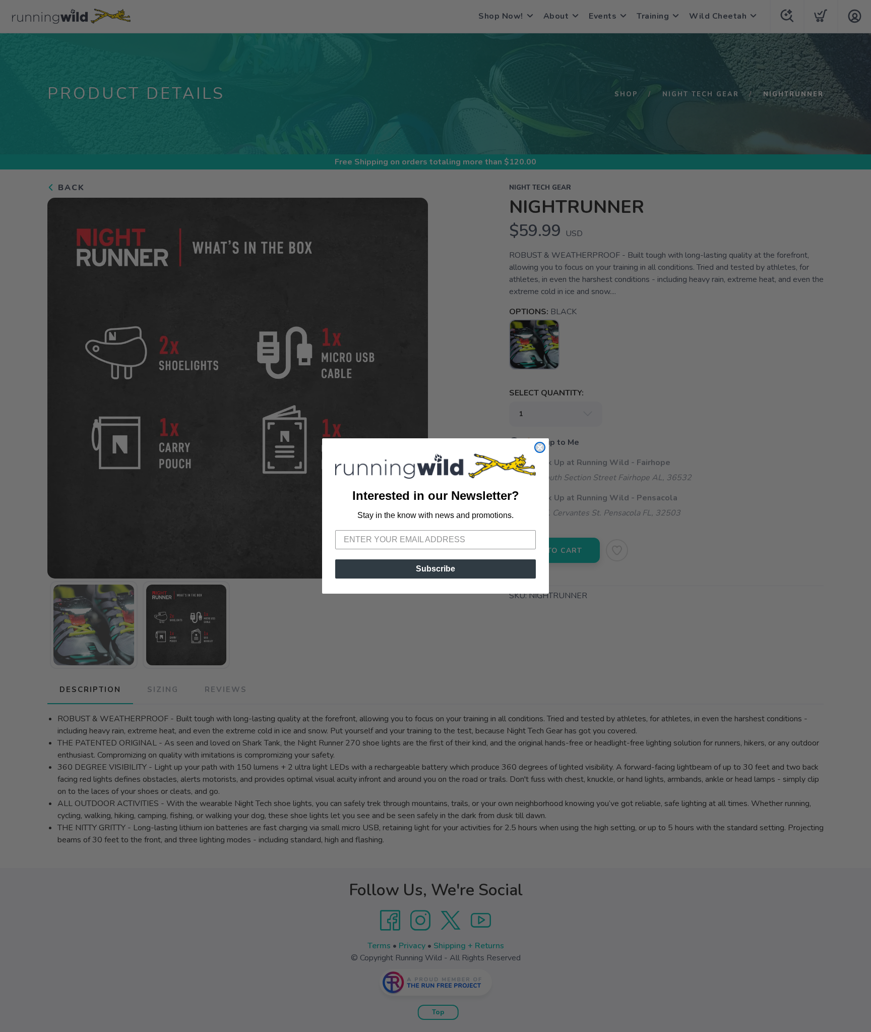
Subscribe (435, 568)
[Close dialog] (540, 447)
